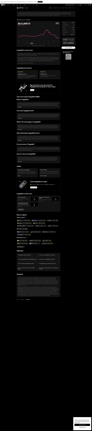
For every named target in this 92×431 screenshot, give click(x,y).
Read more (20, 118)
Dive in (19, 175)
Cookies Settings (82, 427)
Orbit (33, 4)
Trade (17, 4)
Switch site (40, 1)
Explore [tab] (70, 7)
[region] (82, 423)
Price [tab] (50, 7)
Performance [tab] (55, 7)
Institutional (25, 4)
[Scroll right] (74, 8)
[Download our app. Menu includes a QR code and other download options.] (84, 5)
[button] (24, 8)
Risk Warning (21, 290)
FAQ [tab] (73, 7)
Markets (14, 4)
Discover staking (43, 175)
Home (18, 299)
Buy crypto (9, 4)
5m (31, 43)
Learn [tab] (60, 7)
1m (27, 43)
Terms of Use (56, 289)
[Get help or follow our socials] (88, 5)
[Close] (90, 419)
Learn (30, 4)
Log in (77, 4)
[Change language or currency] (90, 5)
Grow (20, 4)
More (36, 4)
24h (44, 43)
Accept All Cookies (82, 424)
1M (48, 43)
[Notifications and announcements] (86, 5)
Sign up (80, 4)
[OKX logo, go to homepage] (3, 5)
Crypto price (22, 299)
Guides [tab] (63, 7)
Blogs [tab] (67, 7)
